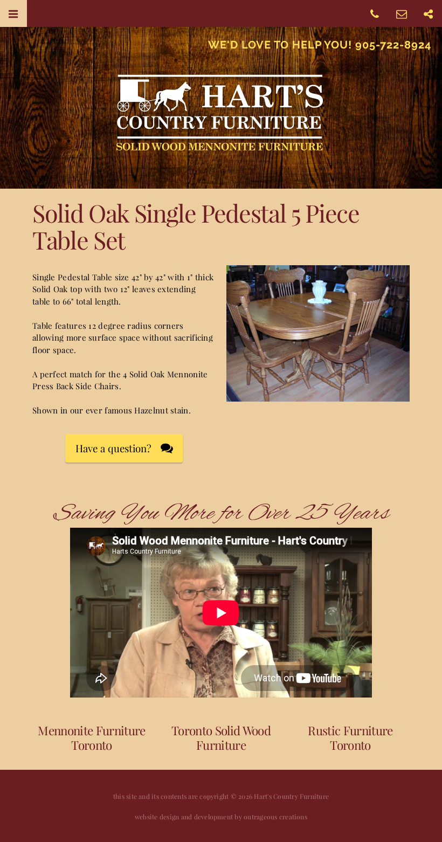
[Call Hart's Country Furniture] (374, 13)
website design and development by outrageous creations (221, 816)
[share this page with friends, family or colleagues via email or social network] (428, 13)
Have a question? (113, 448)
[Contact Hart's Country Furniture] (401, 13)
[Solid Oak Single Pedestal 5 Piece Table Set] (318, 395)
